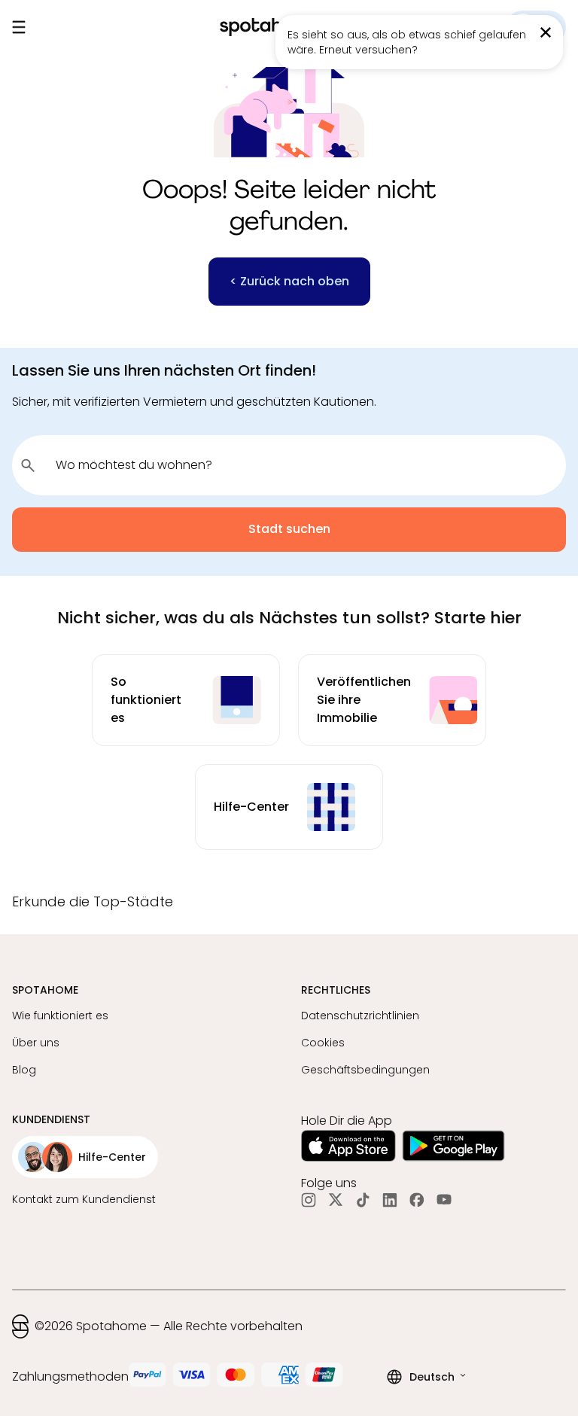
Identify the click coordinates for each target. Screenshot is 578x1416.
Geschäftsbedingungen (365, 1069)
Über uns (35, 1042)
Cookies (323, 1042)
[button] (289, 907)
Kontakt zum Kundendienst (84, 1199)
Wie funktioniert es (60, 1015)
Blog (24, 1069)
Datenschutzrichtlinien (360, 1015)
